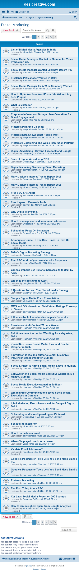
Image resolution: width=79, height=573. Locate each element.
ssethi (26, 205)
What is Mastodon (21, 104)
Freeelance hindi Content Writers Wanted (35, 325)
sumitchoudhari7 (30, 170)
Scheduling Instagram (24, 423)
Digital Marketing (15, 25)
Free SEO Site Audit (23, 192)
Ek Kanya (27, 107)
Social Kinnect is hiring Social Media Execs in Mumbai (43, 365)
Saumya (27, 179)
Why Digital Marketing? (25, 211)
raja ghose (28, 283)
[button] (55, 37)
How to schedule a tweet (25, 433)
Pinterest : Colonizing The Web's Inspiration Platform (42, 142)
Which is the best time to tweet (29, 280)
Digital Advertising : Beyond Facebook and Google (41, 151)
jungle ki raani (29, 129)
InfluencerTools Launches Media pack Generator (39, 317)
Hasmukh (27, 64)
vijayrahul (27, 52)
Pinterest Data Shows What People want (34, 134)
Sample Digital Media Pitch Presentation (35, 298)
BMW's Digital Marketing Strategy (30, 252)
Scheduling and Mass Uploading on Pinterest (38, 414)
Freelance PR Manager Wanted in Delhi (34, 78)
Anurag (26, 255)
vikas (25, 99)
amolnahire (28, 195)
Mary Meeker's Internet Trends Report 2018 (36, 176)
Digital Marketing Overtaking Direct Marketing (38, 167)
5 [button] (51, 37)
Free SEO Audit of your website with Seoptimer (39, 260)
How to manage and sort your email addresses (38, 221)
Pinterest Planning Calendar (27, 126)
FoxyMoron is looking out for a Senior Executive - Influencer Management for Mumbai (40, 356)
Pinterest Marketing (22, 480)
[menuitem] (10, 11)
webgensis (28, 224)
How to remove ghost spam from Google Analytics (41, 506)
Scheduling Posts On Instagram (30, 230)
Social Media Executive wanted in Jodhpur (36, 384)
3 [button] (42, 37)
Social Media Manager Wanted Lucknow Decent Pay (41, 69)
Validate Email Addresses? (27, 449)
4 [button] (46, 37)
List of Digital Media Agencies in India (33, 49)
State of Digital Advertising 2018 (30, 159)
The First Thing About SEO (27, 488)
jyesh (25, 263)
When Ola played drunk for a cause (32, 441)
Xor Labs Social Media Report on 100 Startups (38, 496)
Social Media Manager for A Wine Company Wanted (41, 86)
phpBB (29, 566)
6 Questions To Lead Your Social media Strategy (39, 290)
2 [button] (38, 37)
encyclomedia (29, 312)
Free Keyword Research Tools (28, 202)
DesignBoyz (28, 153)
